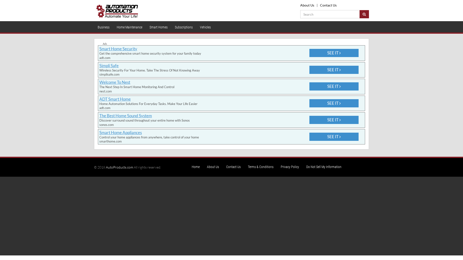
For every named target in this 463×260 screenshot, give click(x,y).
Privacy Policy (290, 167)
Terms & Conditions (260, 167)
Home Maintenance (129, 27)
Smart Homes (159, 27)
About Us (307, 5)
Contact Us (328, 5)
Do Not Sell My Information (323, 167)
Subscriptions (184, 27)
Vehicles (205, 27)
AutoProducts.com (119, 167)
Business (103, 27)
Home (196, 167)
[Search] (364, 14)
